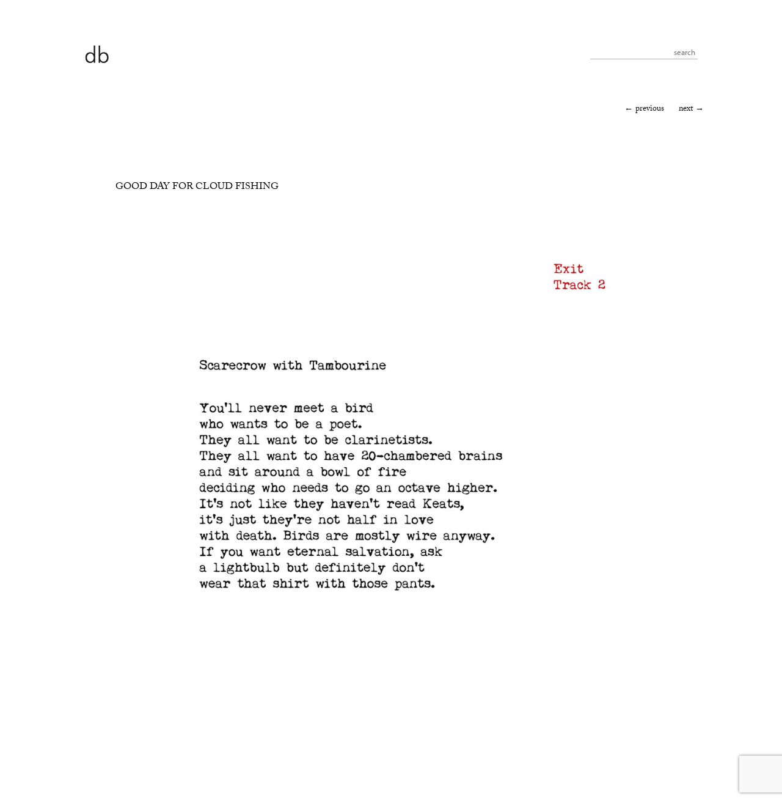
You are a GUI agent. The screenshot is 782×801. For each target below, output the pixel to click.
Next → (691, 109)
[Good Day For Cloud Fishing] (374, 758)
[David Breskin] (96, 53)
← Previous (644, 109)
